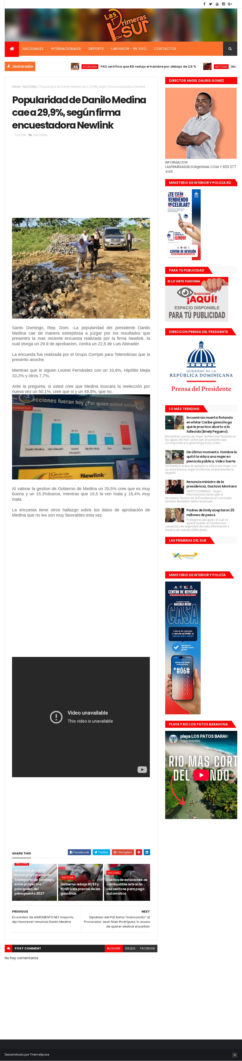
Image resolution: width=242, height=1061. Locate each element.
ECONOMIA (67, 66)
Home (16, 87)
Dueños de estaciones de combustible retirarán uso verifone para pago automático (126, 886)
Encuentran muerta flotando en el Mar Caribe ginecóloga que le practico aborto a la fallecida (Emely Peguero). (209, 424)
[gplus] (230, 4)
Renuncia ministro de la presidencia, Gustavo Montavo (211, 484)
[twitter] (210, 4)
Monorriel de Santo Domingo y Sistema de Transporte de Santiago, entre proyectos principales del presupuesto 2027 (34, 882)
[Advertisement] (81, 180)
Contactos (165, 48)
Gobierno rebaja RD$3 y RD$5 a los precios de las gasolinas (80, 889)
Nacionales (33, 48)
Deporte (96, 48)
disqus (130, 948)
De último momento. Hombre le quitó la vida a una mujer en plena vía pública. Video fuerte (211, 457)
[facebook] (204, 4)
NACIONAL (30, 87)
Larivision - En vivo (129, 48)
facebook (147, 948)
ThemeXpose (39, 1054)
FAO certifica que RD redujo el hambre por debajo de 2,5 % (125, 66)
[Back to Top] (234, 1055)
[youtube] (217, 4)
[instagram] (223, 4)
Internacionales (66, 48)
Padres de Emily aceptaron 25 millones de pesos (210, 512)
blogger (113, 948)
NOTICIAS (198, 66)
